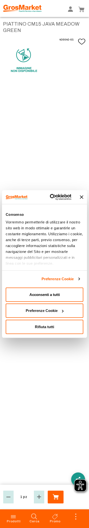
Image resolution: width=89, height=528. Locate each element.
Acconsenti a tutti (44, 294)
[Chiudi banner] (81, 197)
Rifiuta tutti (44, 326)
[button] (8, 497)
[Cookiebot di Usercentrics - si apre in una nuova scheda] (52, 197)
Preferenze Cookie (58, 279)
